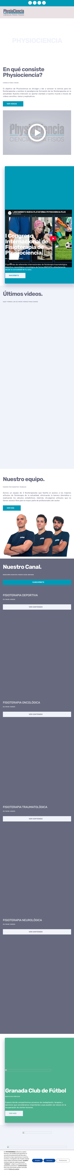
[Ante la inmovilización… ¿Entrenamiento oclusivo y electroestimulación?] (54, 434)
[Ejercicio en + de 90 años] (54, 400)
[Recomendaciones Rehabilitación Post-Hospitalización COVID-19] (54, 320)
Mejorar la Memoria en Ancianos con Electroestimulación (15, 417)
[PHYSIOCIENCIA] (37, 111)
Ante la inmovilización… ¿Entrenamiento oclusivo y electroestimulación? (53, 452)
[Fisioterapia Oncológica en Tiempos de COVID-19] (54, 731)
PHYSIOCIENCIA (29, 344)
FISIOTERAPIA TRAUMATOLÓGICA (13, 344)
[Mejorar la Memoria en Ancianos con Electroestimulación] (19, 400)
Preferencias (63, 1160)
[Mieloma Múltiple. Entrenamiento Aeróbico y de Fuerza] (19, 770)
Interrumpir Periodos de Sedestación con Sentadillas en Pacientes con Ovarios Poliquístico (19, 898)
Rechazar (49, 1160)
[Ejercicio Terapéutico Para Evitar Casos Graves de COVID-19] (19, 321)
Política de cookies (14, 1169)
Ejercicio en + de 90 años (52, 414)
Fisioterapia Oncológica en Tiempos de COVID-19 (54, 749)
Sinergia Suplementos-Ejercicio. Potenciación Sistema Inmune (18, 642)
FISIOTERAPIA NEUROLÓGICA (47, 343)
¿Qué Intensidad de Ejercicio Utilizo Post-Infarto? (51, 377)
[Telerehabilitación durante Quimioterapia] (19, 731)
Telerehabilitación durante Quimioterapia (18, 748)
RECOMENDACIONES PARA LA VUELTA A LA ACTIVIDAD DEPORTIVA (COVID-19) (18, 682)
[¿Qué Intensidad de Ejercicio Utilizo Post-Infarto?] (54, 360)
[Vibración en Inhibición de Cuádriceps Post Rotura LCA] (54, 624)
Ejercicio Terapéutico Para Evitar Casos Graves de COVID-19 (18, 338)
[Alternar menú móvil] (70, 12)
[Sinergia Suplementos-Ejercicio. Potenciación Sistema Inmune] (19, 624)
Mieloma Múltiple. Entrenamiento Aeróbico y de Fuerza (17, 788)
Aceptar (37, 1160)
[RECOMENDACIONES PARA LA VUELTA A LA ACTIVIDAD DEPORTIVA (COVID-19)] (19, 663)
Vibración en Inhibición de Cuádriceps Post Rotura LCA (54, 642)
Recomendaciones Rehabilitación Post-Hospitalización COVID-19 (53, 337)
